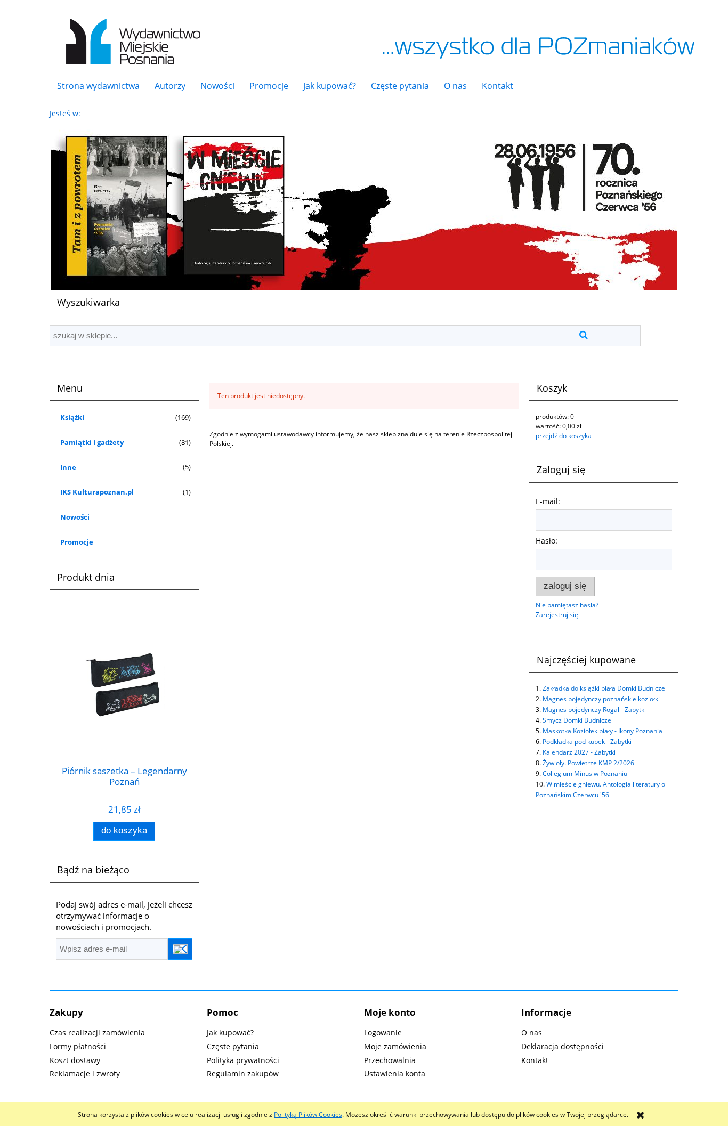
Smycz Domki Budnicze (577, 720)
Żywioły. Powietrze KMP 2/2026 (588, 762)
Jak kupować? (230, 1032)
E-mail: (548, 501)
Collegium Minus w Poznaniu (585, 773)
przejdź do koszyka (564, 435)
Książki (72, 417)
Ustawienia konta (394, 1073)
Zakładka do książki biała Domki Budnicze (604, 688)
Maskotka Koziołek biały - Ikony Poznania (602, 730)
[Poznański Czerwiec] (364, 205)
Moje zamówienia (395, 1046)
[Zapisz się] (180, 949)
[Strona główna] (131, 36)
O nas (531, 1032)
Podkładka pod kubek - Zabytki (587, 741)
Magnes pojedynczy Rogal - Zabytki (594, 709)
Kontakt (534, 1060)
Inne (68, 467)
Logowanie (383, 1032)
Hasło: (546, 541)
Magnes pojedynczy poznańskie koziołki (601, 698)
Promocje (76, 542)
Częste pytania (233, 1046)
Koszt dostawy (75, 1060)
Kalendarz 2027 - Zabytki (579, 752)
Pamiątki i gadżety (92, 442)
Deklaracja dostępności (562, 1046)
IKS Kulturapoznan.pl (97, 492)
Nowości (75, 517)
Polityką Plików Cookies (308, 1114)
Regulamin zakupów (243, 1073)
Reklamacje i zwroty (85, 1073)
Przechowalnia (390, 1060)
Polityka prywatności (243, 1060)
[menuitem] (98, 85)
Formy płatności (78, 1046)
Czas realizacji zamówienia (97, 1032)
